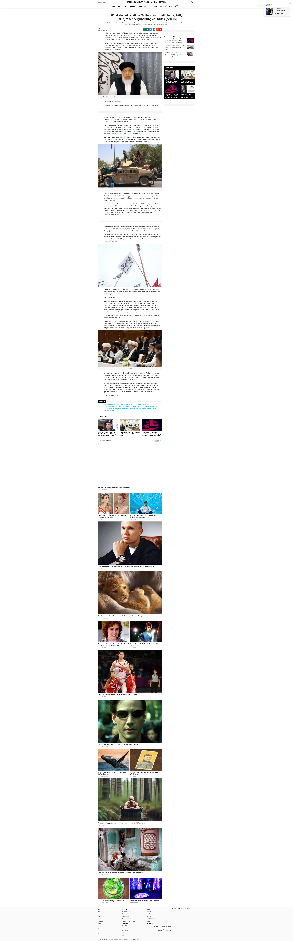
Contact (148, 921)
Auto (99, 928)
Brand (148, 913)
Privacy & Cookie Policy (128, 921)
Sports (146, 6)
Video (170, 6)
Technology (132, 6)
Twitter (158, 926)
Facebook (167, 926)
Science (140, 6)
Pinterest (167, 930)
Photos (100, 931)
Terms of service (126, 918)
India (99, 911)
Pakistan (122, 137)
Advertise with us (126, 911)
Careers (148, 916)
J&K (176, 6)
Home (113, 6)
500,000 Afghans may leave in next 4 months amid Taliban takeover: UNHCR (126, 404)
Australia (124, 925)
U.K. (123, 932)
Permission (125, 913)
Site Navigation (150, 918)
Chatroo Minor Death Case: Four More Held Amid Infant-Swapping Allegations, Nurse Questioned (151, 434)
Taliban (109, 204)
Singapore (125, 930)
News (119, 6)
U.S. (123, 935)
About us (148, 911)
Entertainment (153, 6)
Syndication (125, 916)
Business (125, 6)
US (98, 913)
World (99, 916)
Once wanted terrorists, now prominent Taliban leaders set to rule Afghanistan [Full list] (130, 406)
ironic (137, 131)
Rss (160, 930)
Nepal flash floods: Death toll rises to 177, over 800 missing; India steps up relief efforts (107, 434)
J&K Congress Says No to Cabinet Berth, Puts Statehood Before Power (130, 434)
